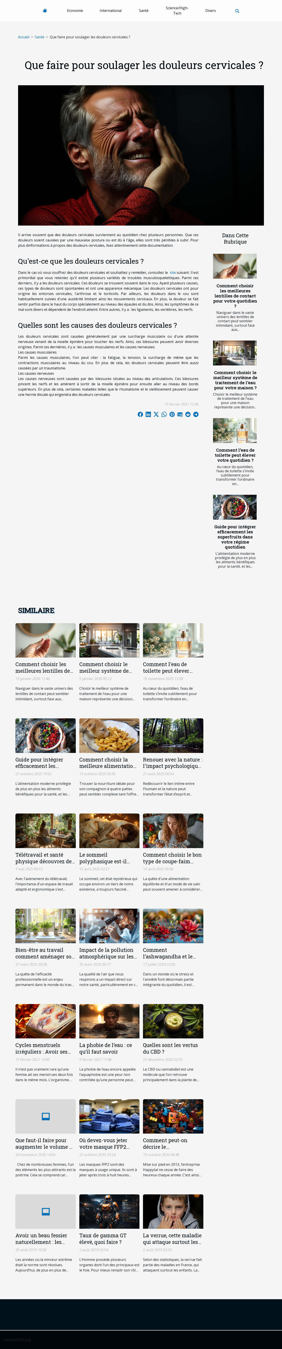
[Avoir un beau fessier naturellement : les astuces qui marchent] (45, 1211)
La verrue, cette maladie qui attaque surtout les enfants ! (172, 1242)
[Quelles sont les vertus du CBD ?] (173, 1020)
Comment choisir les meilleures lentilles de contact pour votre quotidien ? (235, 296)
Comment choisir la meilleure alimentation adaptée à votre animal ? (107, 769)
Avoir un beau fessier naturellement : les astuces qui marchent (41, 1242)
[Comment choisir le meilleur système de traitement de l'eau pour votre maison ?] (235, 353)
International (111, 10)
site (173, 272)
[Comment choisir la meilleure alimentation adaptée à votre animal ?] (109, 735)
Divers (210, 10)
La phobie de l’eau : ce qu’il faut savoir (105, 1048)
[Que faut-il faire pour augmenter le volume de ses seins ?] (45, 1116)
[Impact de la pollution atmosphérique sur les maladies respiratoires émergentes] (109, 925)
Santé (143, 10)
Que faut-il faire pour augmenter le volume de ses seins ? (45, 1147)
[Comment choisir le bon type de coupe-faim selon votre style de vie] (173, 830)
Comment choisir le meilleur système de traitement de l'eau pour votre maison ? (235, 380)
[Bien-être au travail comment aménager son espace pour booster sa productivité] (45, 925)
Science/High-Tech (177, 11)
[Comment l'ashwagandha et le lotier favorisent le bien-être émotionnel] (173, 925)
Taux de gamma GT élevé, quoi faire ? (103, 1238)
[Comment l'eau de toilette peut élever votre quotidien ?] (235, 430)
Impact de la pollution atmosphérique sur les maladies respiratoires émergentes (106, 960)
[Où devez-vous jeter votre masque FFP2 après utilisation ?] (109, 1116)
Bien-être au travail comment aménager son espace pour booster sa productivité (45, 960)
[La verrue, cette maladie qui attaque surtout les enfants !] (173, 1211)
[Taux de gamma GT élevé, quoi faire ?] (109, 1211)
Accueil (23, 37)
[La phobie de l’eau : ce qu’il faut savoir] (109, 1020)
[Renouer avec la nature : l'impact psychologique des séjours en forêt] (173, 735)
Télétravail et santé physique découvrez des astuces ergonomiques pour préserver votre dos (45, 864)
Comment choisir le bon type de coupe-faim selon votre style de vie (172, 861)
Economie (75, 10)
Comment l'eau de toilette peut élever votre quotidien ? (235, 455)
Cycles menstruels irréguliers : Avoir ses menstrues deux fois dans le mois (41, 1055)
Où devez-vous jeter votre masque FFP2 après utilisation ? (103, 1147)
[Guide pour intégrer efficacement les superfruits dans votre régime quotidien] (235, 507)
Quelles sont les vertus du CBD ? (170, 1048)
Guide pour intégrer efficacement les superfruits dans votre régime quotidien (235, 537)
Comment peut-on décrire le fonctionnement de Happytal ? (166, 1150)
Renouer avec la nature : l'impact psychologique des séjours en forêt (172, 766)
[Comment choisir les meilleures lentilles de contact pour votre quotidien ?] (235, 266)
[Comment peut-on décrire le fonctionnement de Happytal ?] (173, 1116)
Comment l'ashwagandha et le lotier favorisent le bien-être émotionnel (173, 960)
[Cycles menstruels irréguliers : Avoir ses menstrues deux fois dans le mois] (45, 1020)
